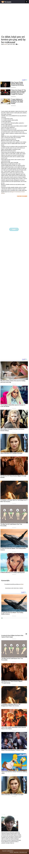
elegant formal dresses (16, 191)
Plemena (11, 852)
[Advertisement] (14, 19)
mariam (5, 44)
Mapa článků (16, 852)
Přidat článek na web (23, 852)
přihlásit (22, 584)
